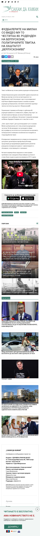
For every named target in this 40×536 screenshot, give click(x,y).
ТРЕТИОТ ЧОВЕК (7, 379)
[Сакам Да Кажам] (20, 13)
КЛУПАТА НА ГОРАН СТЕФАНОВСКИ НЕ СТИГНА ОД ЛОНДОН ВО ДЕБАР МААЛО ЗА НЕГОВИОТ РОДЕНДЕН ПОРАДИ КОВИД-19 (20, 290)
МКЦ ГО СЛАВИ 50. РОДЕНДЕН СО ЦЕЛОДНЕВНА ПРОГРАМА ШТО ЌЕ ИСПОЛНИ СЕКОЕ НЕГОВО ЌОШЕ (16, 240)
